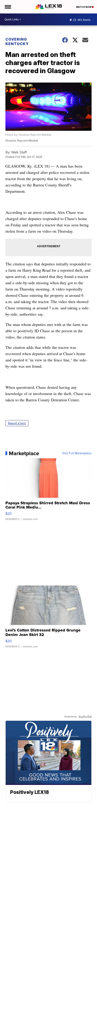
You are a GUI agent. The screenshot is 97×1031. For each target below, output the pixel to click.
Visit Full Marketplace (77, 453)
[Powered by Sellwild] (85, 716)
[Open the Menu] (7, 6)
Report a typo (17, 423)
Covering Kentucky (17, 41)
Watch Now (84, 7)
